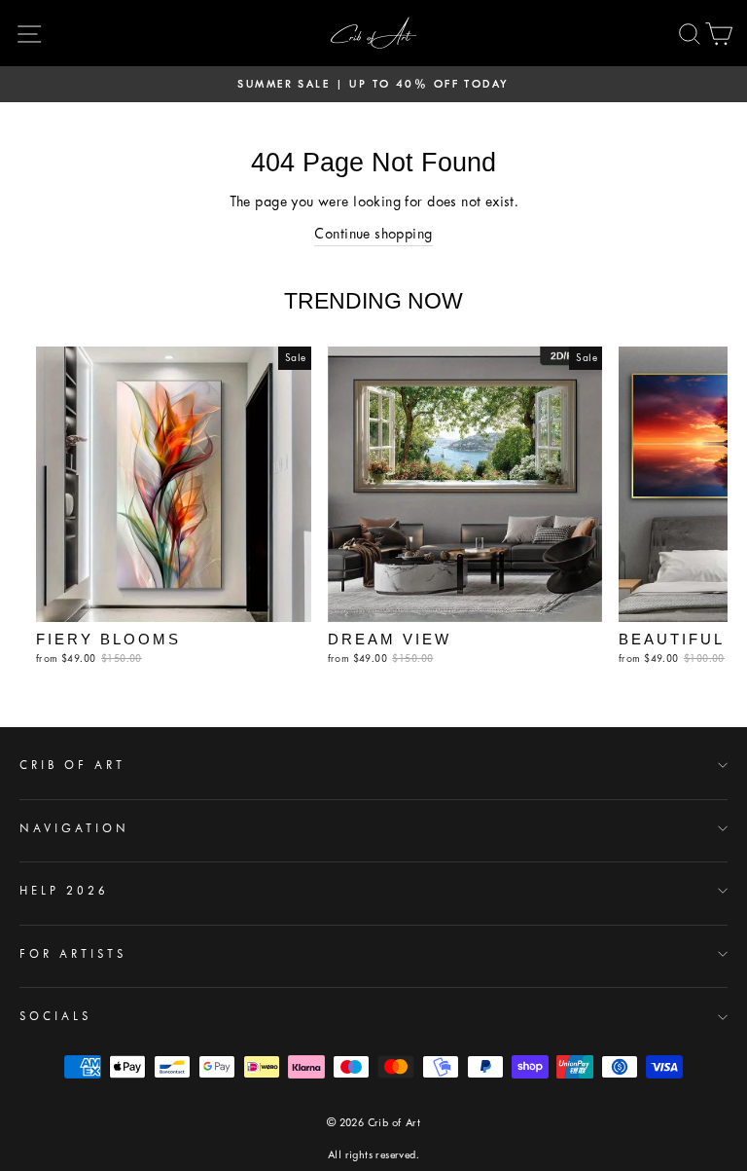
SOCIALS (55, 1016)
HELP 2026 (64, 890)
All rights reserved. (373, 1155)
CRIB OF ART (72, 765)
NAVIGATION (74, 828)
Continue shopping (373, 233)
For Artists (72, 954)
